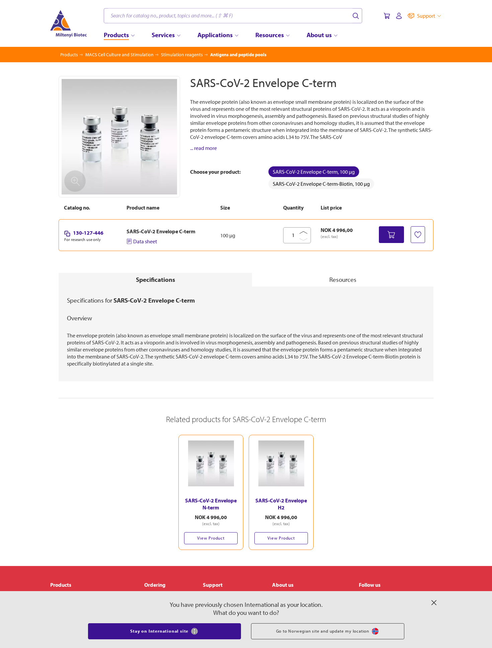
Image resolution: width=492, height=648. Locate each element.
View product (211, 538)
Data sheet (145, 241)
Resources (342, 279)
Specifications (155, 279)
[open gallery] (119, 136)
